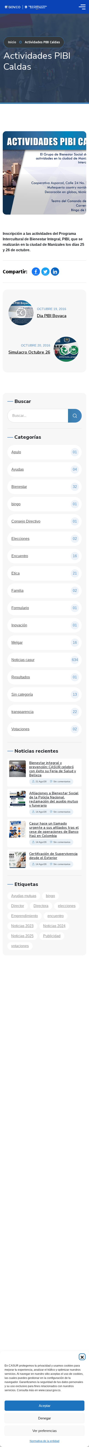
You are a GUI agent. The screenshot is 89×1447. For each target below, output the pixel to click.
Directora (41, 906)
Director (17, 906)
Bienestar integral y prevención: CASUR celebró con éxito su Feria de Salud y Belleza (52, 769)
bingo (50, 896)
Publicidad (51, 936)
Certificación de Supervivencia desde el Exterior (53, 856)
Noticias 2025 (22, 936)
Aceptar (44, 1406)
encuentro (55, 916)
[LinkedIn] (55, 271)
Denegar (44, 1418)
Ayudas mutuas (23, 896)
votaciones (20, 946)
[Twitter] (45, 271)
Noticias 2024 (54, 926)
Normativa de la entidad (44, 1441)
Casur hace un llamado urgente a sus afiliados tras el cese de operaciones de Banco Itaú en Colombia (54, 829)
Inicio (12, 42)
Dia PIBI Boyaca (51, 315)
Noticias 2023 (22, 926)
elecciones (67, 906)
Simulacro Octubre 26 (29, 352)
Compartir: (15, 272)
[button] (82, 1357)
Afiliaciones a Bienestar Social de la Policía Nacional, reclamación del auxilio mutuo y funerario (54, 799)
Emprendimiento (24, 916)
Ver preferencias (44, 1431)
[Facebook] (36, 271)
